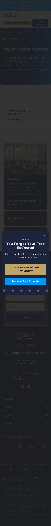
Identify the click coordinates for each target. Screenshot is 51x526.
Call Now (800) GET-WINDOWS (26, 269)
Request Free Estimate (26, 281)
